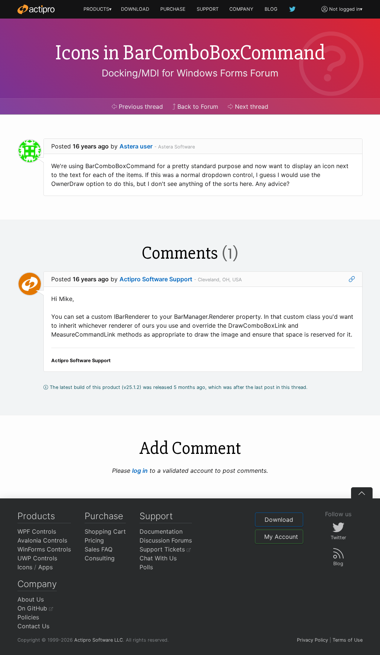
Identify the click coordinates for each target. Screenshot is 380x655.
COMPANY (241, 9)
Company (37, 584)
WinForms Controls (44, 549)
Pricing (94, 540)
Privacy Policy (312, 640)
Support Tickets (163, 549)
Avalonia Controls (42, 540)
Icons (24, 567)
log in (140, 470)
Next (250, 106)
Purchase (104, 516)
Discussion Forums (166, 540)
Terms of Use (347, 640)
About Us (30, 599)
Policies (28, 617)
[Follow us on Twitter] (293, 9)
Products (36, 516)
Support (156, 516)
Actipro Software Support (155, 279)
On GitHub (33, 608)
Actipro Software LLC (98, 640)
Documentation (161, 531)
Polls (146, 567)
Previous (140, 106)
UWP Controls (37, 558)
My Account (281, 536)
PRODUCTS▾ (97, 9)
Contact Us (33, 626)
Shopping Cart (105, 531)
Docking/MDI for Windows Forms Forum (190, 73)
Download (279, 519)
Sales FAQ (98, 549)
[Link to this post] (352, 279)
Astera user (136, 146)
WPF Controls (36, 531)
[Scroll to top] (362, 492)
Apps (45, 567)
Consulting (100, 558)
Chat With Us (158, 558)
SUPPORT (208, 9)
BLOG (271, 9)
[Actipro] (36, 9)
